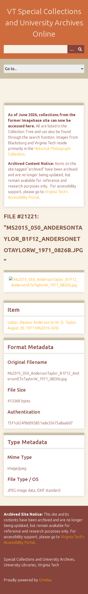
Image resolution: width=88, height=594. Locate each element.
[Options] (71, 49)
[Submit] (80, 49)
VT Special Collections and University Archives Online (44, 22)
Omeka (45, 580)
